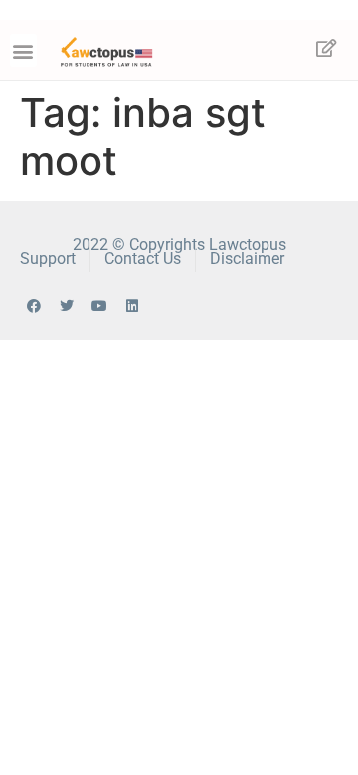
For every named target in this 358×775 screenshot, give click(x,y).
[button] (23, 50)
